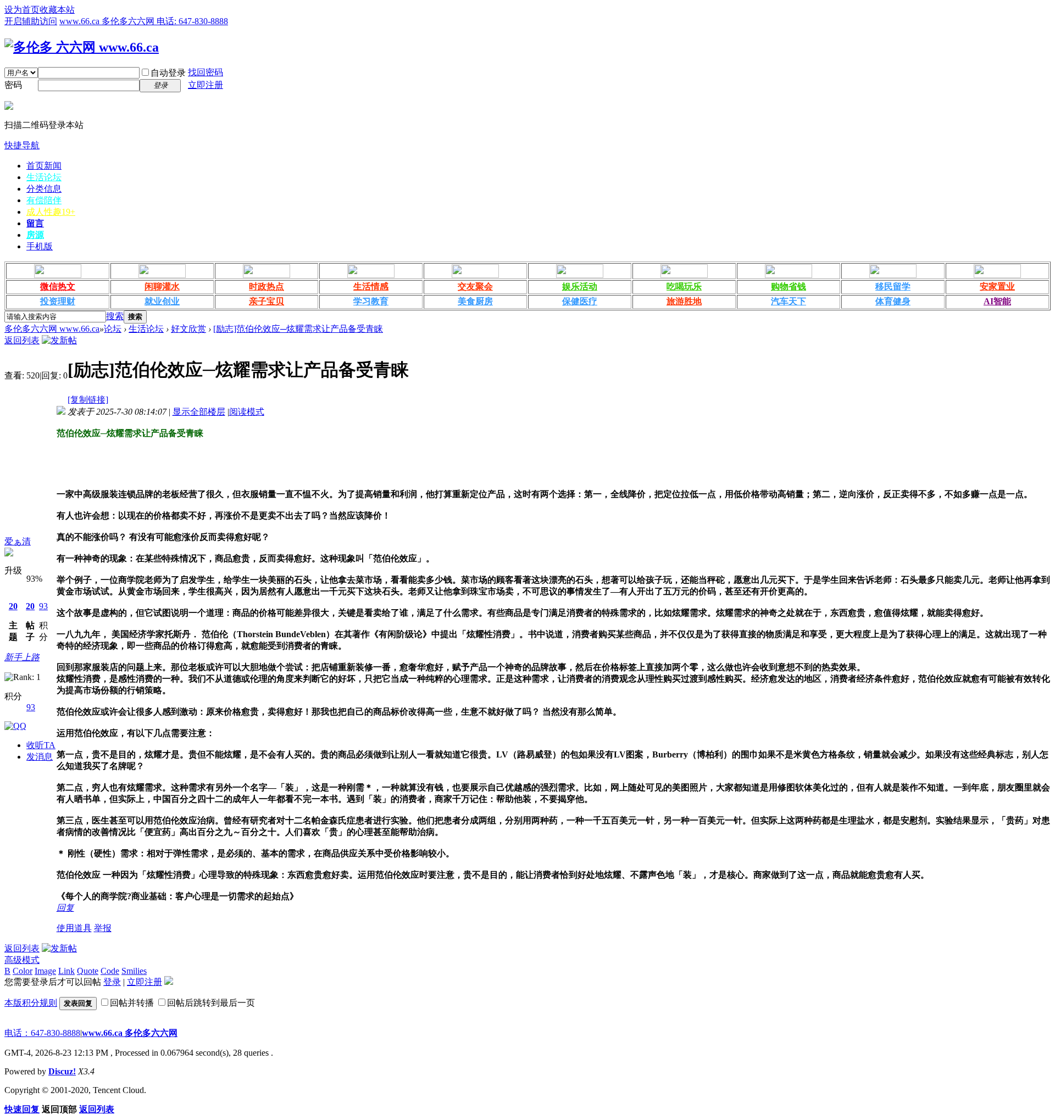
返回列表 (22, 340)
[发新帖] (59, 340)
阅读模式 (246, 411)
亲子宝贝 (266, 301)
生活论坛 (44, 177)
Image (45, 971)
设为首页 (22, 9)
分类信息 (44, 188)
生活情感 (370, 286)
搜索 (115, 316)
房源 (35, 234)
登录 (112, 982)
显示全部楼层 (199, 411)
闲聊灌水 (162, 286)
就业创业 (162, 301)
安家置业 (997, 286)
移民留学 (892, 286)
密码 (13, 85)
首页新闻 (44, 165)
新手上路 (22, 657)
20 (13, 606)
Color (22, 971)
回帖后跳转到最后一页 (211, 1002)
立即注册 (205, 85)
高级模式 (22, 960)
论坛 (112, 328)
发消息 (39, 756)
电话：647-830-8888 (42, 1033)
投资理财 (57, 301)
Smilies (134, 971)
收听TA (40, 745)
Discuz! (62, 1071)
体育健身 (892, 301)
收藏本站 (57, 9)
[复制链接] (88, 399)
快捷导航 (22, 145)
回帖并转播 (132, 1002)
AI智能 (997, 301)
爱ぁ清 (17, 541)
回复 (65, 907)
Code (110, 971)
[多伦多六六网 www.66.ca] (81, 47)
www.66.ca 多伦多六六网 (129, 1033)
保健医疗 (579, 301)
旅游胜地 (684, 301)
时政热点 (266, 286)
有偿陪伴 (44, 200)
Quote (87, 971)
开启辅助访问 (30, 21)
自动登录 (168, 72)
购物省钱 (788, 286)
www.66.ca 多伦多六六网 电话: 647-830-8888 (143, 21)
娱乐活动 (579, 286)
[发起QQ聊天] (15, 726)
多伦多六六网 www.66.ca (51, 328)
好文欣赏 (188, 328)
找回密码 (205, 72)
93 (43, 606)
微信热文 (57, 286)
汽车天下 (788, 301)
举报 (103, 928)
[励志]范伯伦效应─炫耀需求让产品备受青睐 (298, 328)
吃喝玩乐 (684, 286)
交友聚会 (475, 286)
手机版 (39, 246)
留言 (35, 223)
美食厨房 (475, 301)
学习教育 (370, 301)
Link (66, 971)
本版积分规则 (30, 1002)
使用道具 (74, 928)
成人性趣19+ (50, 211)
